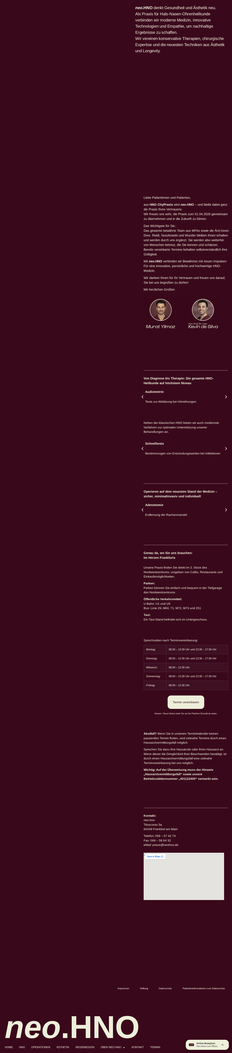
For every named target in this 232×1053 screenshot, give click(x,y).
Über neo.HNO (111, 1047)
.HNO (72, 1027)
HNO (22, 1047)
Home (9, 1047)
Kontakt (138, 1047)
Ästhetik (63, 1047)
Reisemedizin (85, 1047)
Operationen (40, 1047)
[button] (142, 397)
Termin (155, 1047)
